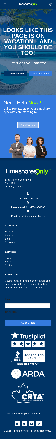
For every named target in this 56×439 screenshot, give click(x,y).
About (8, 235)
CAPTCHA (11, 312)
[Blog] (39, 423)
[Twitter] (24, 423)
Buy (7, 258)
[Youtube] (31, 423)
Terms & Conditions (14, 413)
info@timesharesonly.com (32, 216)
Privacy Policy (32, 413)
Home (8, 231)
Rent (7, 265)
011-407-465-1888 (35, 207)
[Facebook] (17, 423)
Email (8, 299)
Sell (7, 261)
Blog (7, 239)
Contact (9, 242)
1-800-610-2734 (30, 198)
